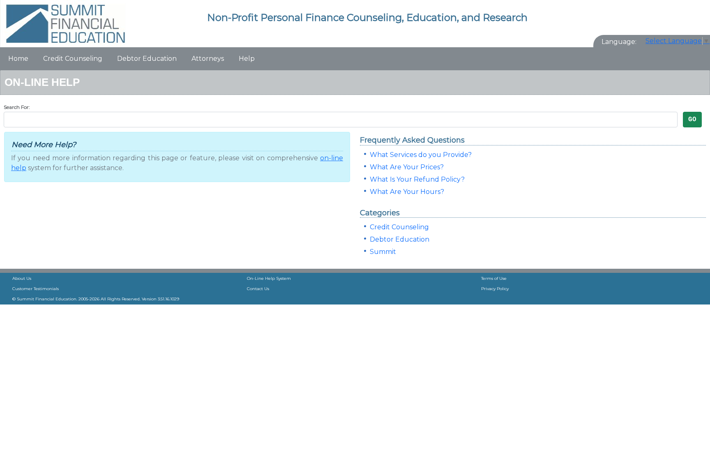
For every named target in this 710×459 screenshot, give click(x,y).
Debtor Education (147, 58)
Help (247, 58)
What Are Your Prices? (407, 167)
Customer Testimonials (35, 288)
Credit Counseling (72, 58)
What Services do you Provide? (421, 155)
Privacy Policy (495, 288)
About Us (21, 278)
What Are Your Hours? (407, 192)
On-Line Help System (269, 278)
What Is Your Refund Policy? (417, 179)
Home (18, 58)
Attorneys (207, 58)
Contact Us (258, 288)
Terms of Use (494, 278)
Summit (383, 252)
